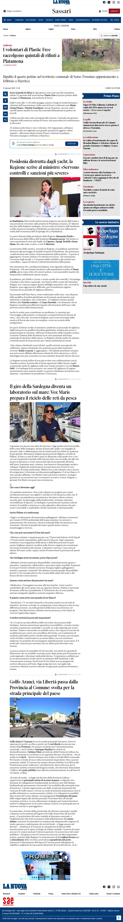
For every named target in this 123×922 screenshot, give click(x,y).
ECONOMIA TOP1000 (99, 20)
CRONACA (49, 20)
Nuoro (73, 29)
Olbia (95, 29)
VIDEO (71, 20)
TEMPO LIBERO (60, 20)
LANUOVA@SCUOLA (83, 20)
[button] (45, 866)
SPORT (40, 20)
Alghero (28, 29)
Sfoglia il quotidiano (14, 11)
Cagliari (51, 29)
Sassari (5, 29)
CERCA (116, 20)
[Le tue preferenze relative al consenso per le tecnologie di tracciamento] (119, 917)
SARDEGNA (19, 20)
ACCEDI (105, 11)
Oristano (117, 29)
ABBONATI (114, 11)
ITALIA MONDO (30, 20)
